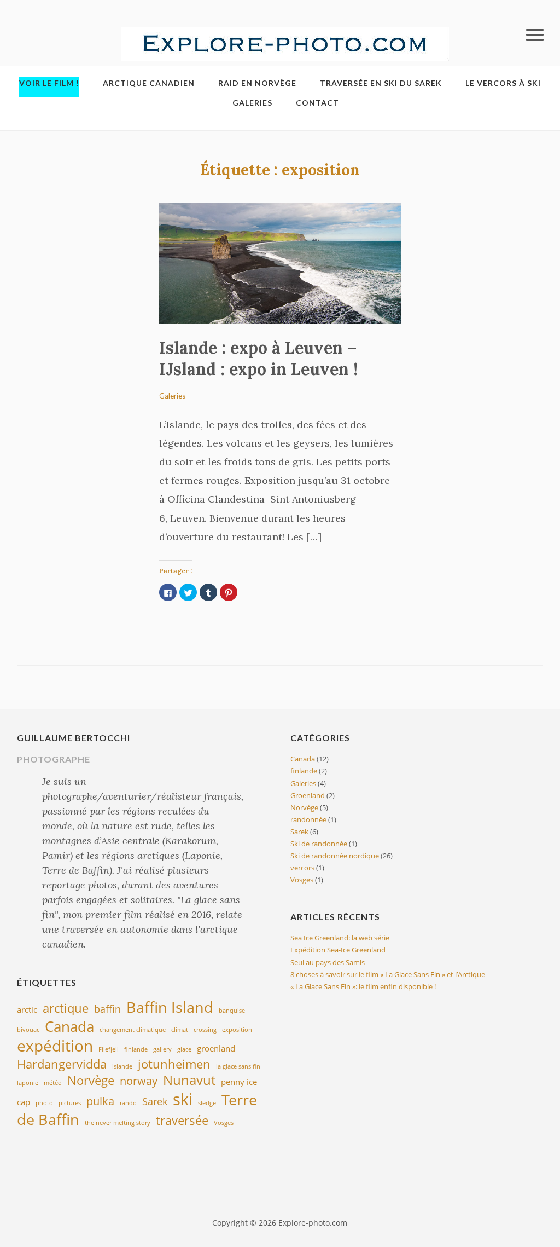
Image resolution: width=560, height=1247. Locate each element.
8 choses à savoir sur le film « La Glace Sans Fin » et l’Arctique (387, 974)
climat (179, 1030)
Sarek (154, 1101)
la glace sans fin (238, 1066)
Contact (317, 102)
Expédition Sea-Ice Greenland (338, 950)
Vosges (224, 1123)
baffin (107, 1008)
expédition (55, 1045)
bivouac (28, 1030)
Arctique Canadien (149, 83)
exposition (237, 1030)
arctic (27, 1009)
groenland (216, 1048)
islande (122, 1066)
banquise (232, 1010)
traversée (182, 1120)
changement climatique (133, 1030)
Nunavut (189, 1080)
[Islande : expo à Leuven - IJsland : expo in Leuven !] (279, 262)
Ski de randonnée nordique (334, 856)
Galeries (252, 102)
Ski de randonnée (318, 843)
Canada (69, 1026)
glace (184, 1049)
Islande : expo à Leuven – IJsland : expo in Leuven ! (258, 358)
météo (53, 1083)
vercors (302, 868)
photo (44, 1103)
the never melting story (117, 1123)
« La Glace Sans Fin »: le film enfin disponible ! (363, 986)
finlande (136, 1049)
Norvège (90, 1080)
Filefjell (108, 1049)
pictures (70, 1103)
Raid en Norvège (257, 83)
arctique (66, 1008)
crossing (205, 1030)
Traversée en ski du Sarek (381, 83)
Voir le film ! (49, 83)
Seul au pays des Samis (327, 962)
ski (182, 1099)
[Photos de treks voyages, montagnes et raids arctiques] (285, 43)
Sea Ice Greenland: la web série (339, 938)
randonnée (308, 819)
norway (139, 1080)
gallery (162, 1049)
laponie (27, 1083)
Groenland (307, 795)
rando (128, 1103)
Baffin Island (169, 1007)
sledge (207, 1103)
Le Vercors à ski (503, 83)
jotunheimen (174, 1063)
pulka (100, 1101)
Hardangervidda (62, 1063)
